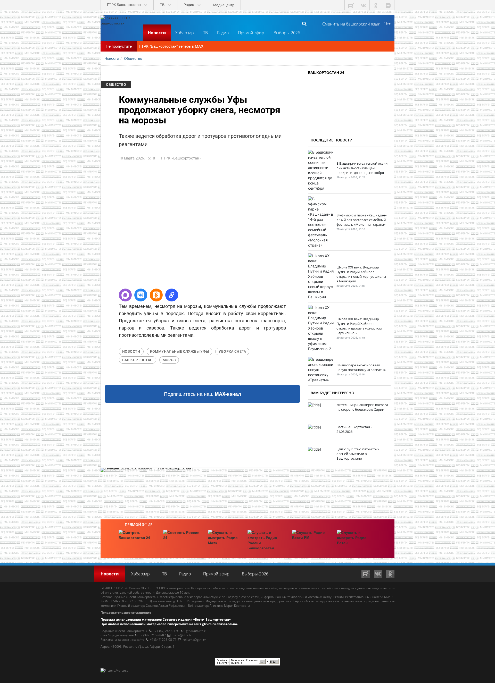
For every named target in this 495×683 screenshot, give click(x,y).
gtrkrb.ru (179, 601)
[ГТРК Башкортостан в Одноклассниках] (376, 5)
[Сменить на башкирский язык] (349, 23)
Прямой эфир (251, 33)
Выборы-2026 (287, 33)
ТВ (205, 33)
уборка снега (232, 351)
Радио (223, 33)
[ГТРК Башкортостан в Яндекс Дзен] (388, 5)
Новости (157, 33)
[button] (125, 295)
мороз (169, 360)
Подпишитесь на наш (202, 393)
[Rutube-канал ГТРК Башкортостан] (351, 5)
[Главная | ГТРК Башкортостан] (120, 23)
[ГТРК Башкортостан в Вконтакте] (363, 5)
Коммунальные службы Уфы (179, 351)
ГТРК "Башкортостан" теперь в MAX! (171, 46)
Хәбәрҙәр (184, 33)
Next (312, 227)
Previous (93, 227)
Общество (116, 84)
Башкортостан (137, 360)
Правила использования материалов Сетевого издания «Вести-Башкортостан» (166, 619)
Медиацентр (223, 5)
